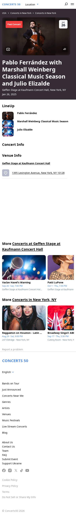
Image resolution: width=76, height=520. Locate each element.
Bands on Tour (10, 383)
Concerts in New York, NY (34, 299)
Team (5, 450)
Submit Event (10, 459)
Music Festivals (11, 420)
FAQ (4, 455)
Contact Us (8, 446)
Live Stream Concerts (14, 426)
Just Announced (11, 389)
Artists (6, 408)
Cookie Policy (9, 480)
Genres (6, 402)
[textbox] (8, 372)
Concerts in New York (20, 13)
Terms (5, 491)
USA (4, 13)
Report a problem (12, 349)
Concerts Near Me (13, 395)
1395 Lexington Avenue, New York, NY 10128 (38, 172)
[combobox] (31, 4)
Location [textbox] (30, 4)
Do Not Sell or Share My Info (19, 497)
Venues (6, 414)
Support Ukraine (12, 463)
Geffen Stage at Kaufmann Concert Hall (26, 163)
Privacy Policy (10, 486)
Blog (4, 432)
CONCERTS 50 (11, 4)
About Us (7, 442)
